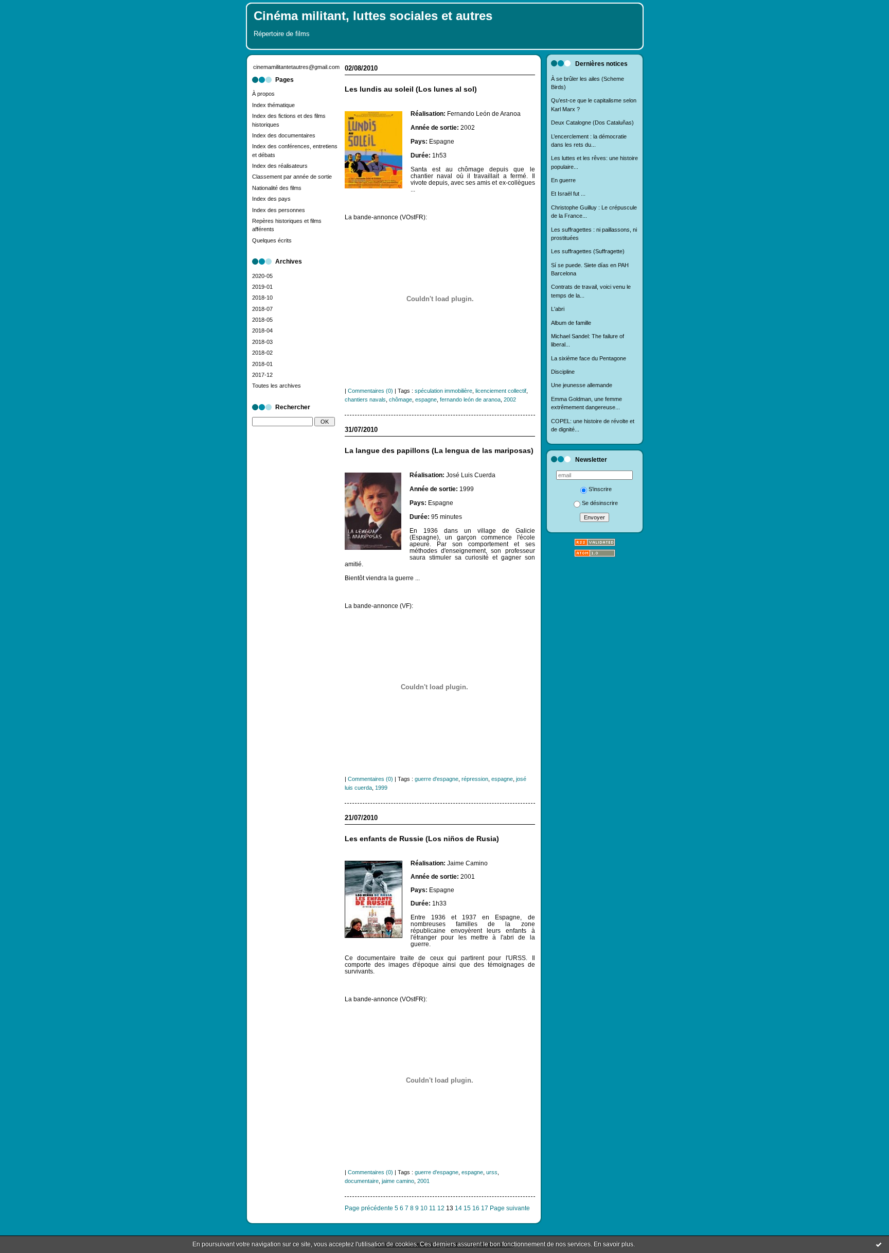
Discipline (563, 372)
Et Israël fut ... (568, 193)
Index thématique (273, 105)
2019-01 (262, 287)
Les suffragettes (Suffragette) (588, 251)
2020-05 (262, 276)
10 (424, 1208)
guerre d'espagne (436, 779)
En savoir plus (613, 1244)
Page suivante (510, 1208)
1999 (381, 788)
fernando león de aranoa (470, 399)
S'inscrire (600, 489)
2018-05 (262, 320)
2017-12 (262, 375)
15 (467, 1208)
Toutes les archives (276, 385)
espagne (426, 399)
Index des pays (271, 199)
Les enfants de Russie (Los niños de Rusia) (422, 839)
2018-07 (262, 309)
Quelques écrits (272, 240)
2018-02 (262, 353)
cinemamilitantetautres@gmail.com (296, 67)
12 (440, 1208)
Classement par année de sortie (292, 176)
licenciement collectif (500, 391)
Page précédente (369, 1208)
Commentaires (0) (370, 391)
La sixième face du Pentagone (588, 358)
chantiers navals (365, 399)
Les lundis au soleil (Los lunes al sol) (411, 89)
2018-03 (262, 342)
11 (432, 1208)
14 (458, 1208)
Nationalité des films (276, 188)
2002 (510, 399)
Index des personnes (278, 210)
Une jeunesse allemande (581, 385)
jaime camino (398, 1181)
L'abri (557, 309)
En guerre (563, 180)
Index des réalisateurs (280, 166)
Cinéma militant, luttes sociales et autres (373, 16)
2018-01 (262, 364)
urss (491, 1172)
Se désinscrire (600, 503)
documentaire (362, 1181)
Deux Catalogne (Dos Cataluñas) (592, 122)
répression (474, 779)
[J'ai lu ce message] (879, 1244)
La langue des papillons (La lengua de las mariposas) (439, 451)
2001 (423, 1181)
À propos (263, 94)
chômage (400, 399)
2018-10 (262, 297)
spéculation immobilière (443, 391)
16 (475, 1208)
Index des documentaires (283, 135)
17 (484, 1208)
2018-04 (262, 330)
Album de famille (571, 323)
